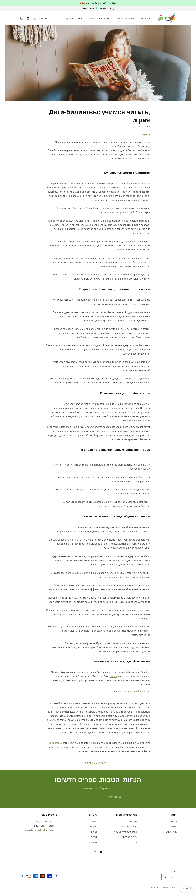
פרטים (94, 832)
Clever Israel (166, 887)
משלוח (174, 826)
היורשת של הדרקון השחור (125, 832)
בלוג (135, 842)
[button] (34, 18)
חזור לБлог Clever (95, 763)
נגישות (94, 837)
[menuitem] (152, 17)
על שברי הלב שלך (129, 826)
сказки (113, 676)
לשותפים (93, 842)
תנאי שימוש (171, 832)
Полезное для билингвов (136, 691)
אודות (94, 821)
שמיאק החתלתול (129, 837)
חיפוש (174, 821)
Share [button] (144, 134)
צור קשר (93, 826)
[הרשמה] (75, 797)
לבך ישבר (133, 821)
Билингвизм (56, 742)
